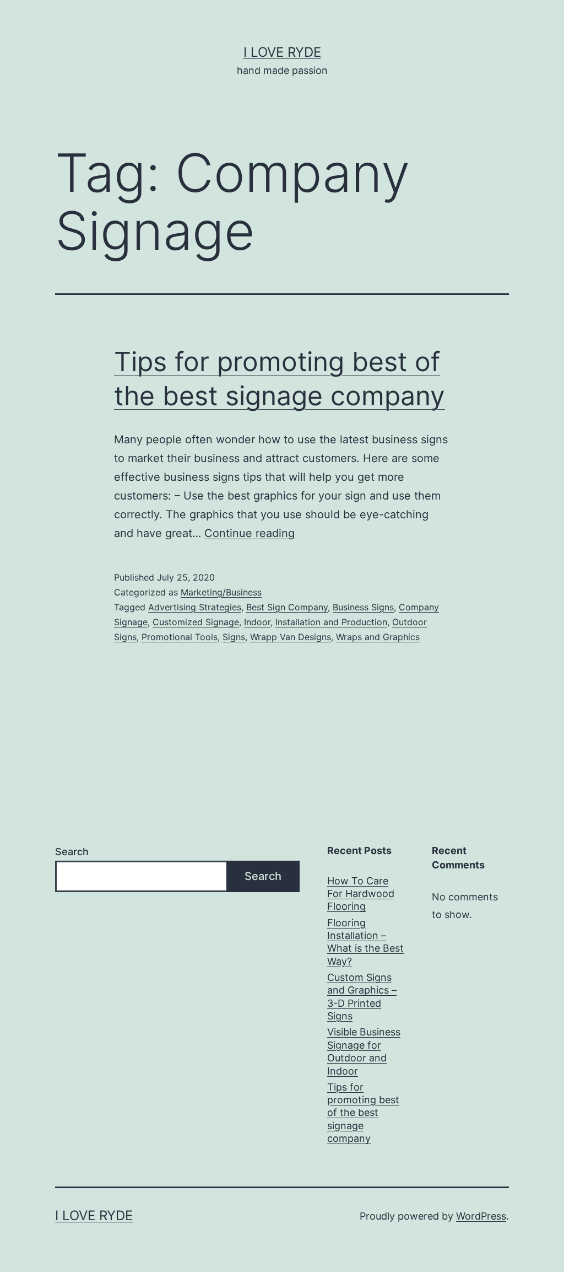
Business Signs (363, 607)
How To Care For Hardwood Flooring (360, 894)
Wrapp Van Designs (290, 636)
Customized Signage (196, 621)
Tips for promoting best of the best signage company (363, 1113)
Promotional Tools (180, 636)
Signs (234, 636)
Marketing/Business (221, 592)
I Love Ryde (282, 52)
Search (72, 851)
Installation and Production (331, 621)
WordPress (481, 1216)
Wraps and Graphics (378, 636)
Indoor (257, 621)
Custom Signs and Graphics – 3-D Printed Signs (362, 997)
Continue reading (249, 533)
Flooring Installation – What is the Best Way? (365, 942)
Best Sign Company (287, 607)
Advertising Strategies (194, 607)
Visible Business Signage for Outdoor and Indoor (363, 1051)
